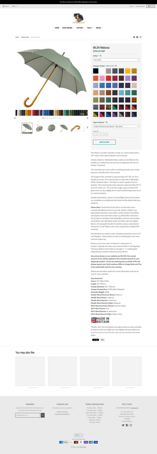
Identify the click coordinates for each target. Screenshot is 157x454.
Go (43, 415)
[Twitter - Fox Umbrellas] (134, 37)
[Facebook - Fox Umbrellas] (137, 37)
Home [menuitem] (57, 28)
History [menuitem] (80, 28)
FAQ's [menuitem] (89, 28)
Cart (151, 6)
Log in (131, 6)
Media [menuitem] (98, 28)
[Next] (87, 118)
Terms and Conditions (62, 414)
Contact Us (134, 408)
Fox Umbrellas (81, 447)
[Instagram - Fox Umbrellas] (141, 37)
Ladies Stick (25, 37)
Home (17, 37)
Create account (140, 6)
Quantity (96, 131)
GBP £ (14, 6)
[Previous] (15, 118)
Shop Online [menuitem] (67, 28)
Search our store (62, 412)
